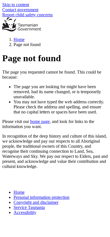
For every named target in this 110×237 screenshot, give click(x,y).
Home (19, 39)
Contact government (20, 9)
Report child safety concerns (27, 14)
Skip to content (15, 4)
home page (40, 121)
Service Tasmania (29, 207)
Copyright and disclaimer (36, 202)
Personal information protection (41, 197)
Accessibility (25, 212)
